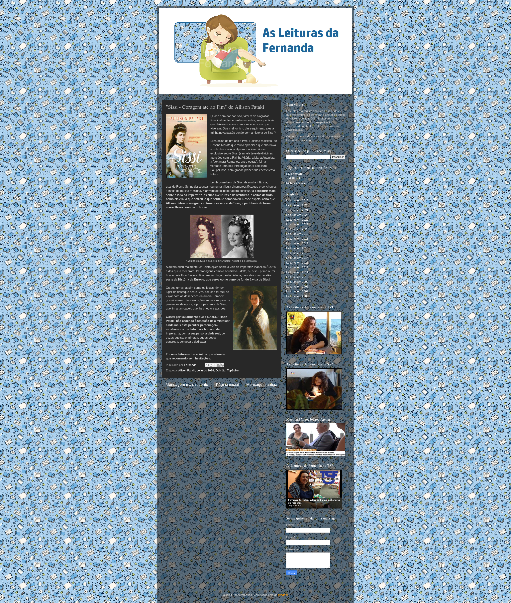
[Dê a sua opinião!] (211, 365)
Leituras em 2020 (297, 229)
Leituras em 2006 (297, 296)
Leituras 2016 (205, 370)
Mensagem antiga (261, 384)
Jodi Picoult (293, 178)
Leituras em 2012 (297, 267)
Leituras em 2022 (297, 219)
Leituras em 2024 (297, 210)
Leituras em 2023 (297, 214)
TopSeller (233, 370)
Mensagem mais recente (187, 384)
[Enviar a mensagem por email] (207, 365)
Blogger (283, 594)
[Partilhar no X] (215, 365)
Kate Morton (294, 173)
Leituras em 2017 (297, 243)
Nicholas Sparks (296, 183)
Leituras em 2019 (297, 233)
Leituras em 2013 (297, 262)
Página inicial (227, 384)
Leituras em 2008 (297, 286)
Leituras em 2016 (297, 248)
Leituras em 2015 (297, 253)
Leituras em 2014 (297, 257)
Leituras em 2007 (297, 291)
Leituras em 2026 (297, 200)
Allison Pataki (186, 370)
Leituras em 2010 (297, 277)
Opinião (220, 370)
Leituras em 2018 (297, 238)
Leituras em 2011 (297, 272)
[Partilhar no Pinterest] (222, 365)
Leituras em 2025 (297, 205)
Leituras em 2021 (297, 224)
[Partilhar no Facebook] (219, 365)
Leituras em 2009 (297, 281)
